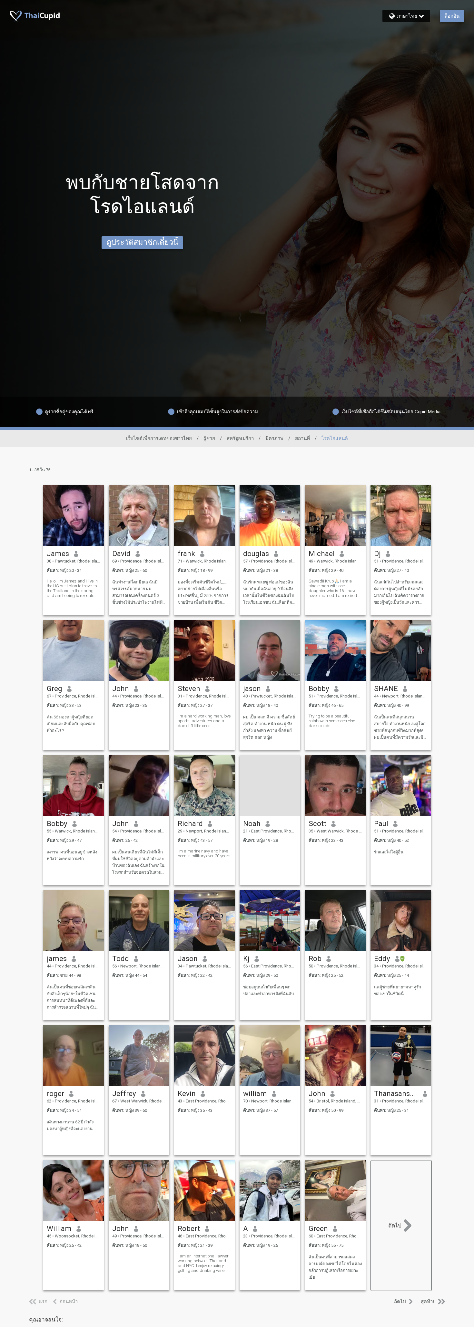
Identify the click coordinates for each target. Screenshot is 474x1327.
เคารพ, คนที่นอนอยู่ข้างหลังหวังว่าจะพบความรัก (72, 855)
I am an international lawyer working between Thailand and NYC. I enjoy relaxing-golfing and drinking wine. (203, 1263)
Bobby (319, 688)
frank (186, 553)
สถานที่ (302, 438)
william (255, 1093)
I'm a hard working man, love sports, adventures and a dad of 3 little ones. (204, 721)
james (57, 958)
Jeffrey (124, 1093)
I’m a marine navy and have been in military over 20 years (204, 853)
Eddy (382, 958)
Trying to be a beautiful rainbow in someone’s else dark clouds (332, 721)
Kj (246, 958)
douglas (256, 553)
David (121, 553)
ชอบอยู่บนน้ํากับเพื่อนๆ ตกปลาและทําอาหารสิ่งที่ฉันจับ (268, 990)
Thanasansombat (396, 1093)
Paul (381, 823)
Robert (189, 1228)
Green (318, 1228)
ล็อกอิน (452, 16)
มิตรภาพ (274, 438)
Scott (317, 823)
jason (252, 688)
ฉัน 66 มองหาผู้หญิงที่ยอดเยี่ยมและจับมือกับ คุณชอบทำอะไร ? (71, 724)
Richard (190, 823)
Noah (252, 823)
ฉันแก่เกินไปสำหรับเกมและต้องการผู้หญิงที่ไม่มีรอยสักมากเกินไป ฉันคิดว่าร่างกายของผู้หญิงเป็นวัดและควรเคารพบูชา (399, 593)
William (59, 1228)
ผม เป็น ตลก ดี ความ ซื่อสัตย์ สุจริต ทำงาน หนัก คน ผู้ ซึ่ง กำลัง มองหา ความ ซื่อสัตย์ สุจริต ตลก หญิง (269, 727)
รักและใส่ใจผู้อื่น (388, 852)
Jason (188, 958)
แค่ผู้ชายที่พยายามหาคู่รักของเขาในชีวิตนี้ (397, 990)
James (58, 553)
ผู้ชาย (209, 438)
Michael (322, 553)
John (120, 688)
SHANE (386, 688)
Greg (54, 688)
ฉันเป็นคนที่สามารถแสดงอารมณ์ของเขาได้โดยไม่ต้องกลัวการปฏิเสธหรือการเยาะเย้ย (335, 1267)
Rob (315, 958)
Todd (120, 958)
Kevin (187, 1093)
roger (55, 1093)
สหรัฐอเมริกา (240, 438)
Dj (377, 553)
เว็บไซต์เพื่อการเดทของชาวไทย (159, 438)
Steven (189, 688)
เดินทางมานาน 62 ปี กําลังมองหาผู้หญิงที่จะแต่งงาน (70, 1125)
